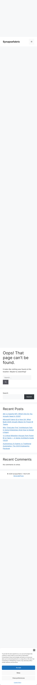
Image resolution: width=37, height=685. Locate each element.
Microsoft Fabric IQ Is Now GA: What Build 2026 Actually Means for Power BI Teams (18, 422)
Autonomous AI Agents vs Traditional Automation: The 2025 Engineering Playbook (17, 446)
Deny (18, 673)
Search (5, 393)
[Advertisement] (18, 18)
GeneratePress (18, 476)
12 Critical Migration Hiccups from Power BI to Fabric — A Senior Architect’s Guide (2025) (18, 438)
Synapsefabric (11, 41)
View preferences (18, 678)
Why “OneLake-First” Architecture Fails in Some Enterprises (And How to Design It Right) (18, 430)
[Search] (5, 382)
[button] (34, 650)
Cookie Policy (17, 682)
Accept (18, 668)
